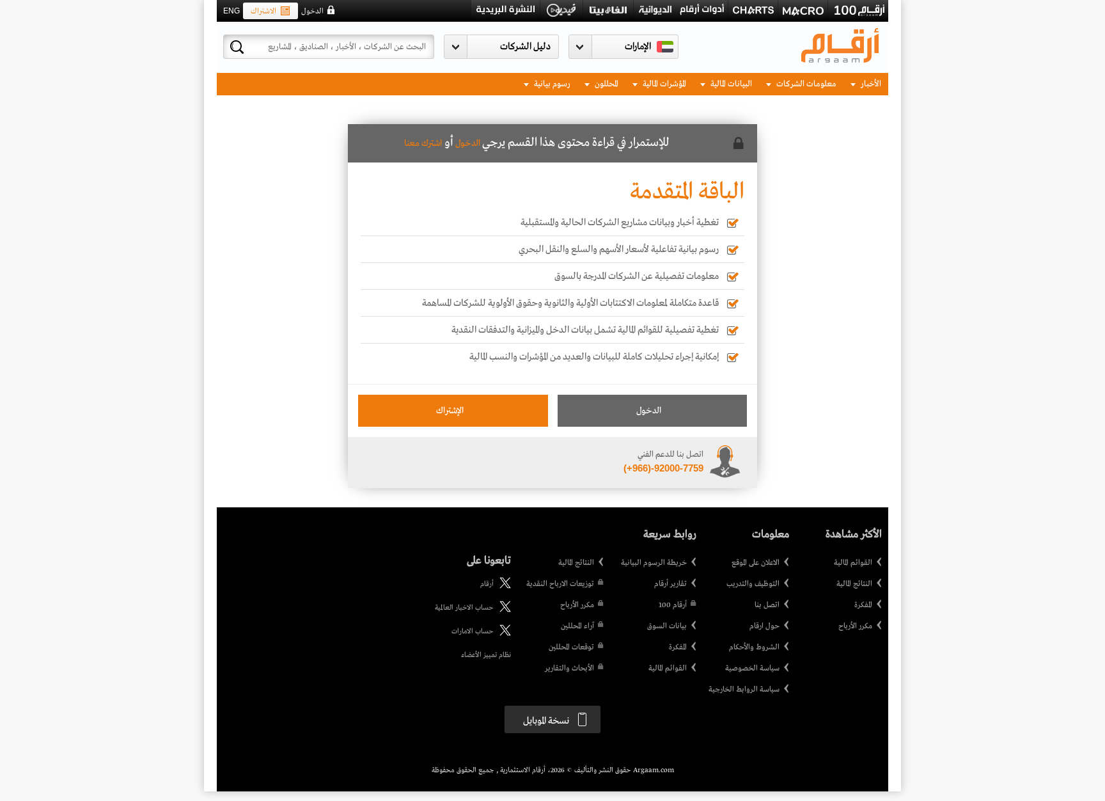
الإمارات (638, 46)
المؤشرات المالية (663, 84)
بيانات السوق (667, 626)
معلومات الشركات (805, 84)
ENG (231, 10)
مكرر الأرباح (855, 626)
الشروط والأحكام (754, 647)
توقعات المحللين (571, 647)
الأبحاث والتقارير (569, 668)
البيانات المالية (730, 84)
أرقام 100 (673, 605)
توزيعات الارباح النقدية (560, 584)
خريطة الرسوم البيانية (654, 563)
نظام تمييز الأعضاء (486, 655)
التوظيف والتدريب (753, 584)
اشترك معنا (423, 143)
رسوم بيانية (551, 84)
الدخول (312, 11)
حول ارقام (764, 626)
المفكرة (863, 605)
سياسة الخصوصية (752, 668)
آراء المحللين (577, 626)
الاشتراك (263, 11)
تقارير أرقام (670, 584)
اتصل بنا (767, 605)
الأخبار (870, 84)
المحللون (605, 84)
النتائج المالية (854, 584)
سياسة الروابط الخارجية (744, 690)
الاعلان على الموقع (756, 563)
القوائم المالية (853, 563)
